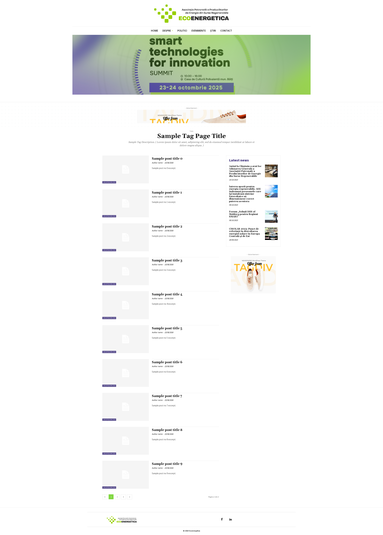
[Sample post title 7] (125, 407)
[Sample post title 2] (125, 237)
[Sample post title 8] (125, 441)
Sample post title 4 (167, 294)
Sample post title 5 (167, 328)
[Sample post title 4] (125, 305)
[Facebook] (222, 519)
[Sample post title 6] (125, 373)
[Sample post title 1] (125, 203)
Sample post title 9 (167, 464)
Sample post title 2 (167, 227)
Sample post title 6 (167, 362)
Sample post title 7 (167, 396)
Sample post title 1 (167, 193)
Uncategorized (109, 182)
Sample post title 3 (167, 260)
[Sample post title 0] (125, 169)
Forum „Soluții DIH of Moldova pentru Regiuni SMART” (243, 214)
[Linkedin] (230, 519)
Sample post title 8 (167, 430)
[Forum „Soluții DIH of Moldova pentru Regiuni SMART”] (271, 216)
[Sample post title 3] (125, 271)
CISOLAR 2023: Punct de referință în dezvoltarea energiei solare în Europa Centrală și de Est (244, 233)
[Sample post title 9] (125, 475)
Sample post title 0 (167, 159)
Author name (157, 162)
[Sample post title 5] (125, 339)
